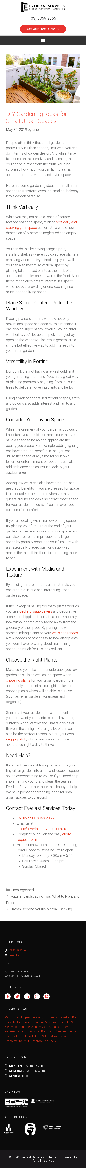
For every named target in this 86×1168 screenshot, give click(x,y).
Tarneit (67, 1026)
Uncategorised (22, 890)
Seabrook (37, 1041)
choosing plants (18, 680)
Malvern (18, 1022)
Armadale (55, 1026)
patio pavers (42, 611)
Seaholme (11, 1041)
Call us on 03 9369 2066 (35, 818)
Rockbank (47, 1031)
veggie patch (16, 739)
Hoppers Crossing (31, 1017)
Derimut (24, 1041)
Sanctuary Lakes (29, 1036)
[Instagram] (37, 996)
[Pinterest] (46, 996)
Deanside (33, 1031)
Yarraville (51, 1041)
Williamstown (50, 1036)
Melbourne (11, 1017)
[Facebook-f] (8, 996)
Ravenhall (11, 1036)
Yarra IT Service (43, 1160)
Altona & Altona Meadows (41, 1022)
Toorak (64, 1022)
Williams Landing (15, 1031)
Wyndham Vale (37, 1026)
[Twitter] (17, 996)
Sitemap (52, 1157)
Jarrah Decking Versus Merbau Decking (41, 909)
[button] (43, 40)
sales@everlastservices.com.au (41, 829)
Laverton (64, 1017)
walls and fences (65, 633)
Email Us (14, 955)
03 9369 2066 (17, 950)
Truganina (51, 1017)
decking (25, 611)
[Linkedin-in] (27, 996)
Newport (65, 1036)
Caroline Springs (66, 1031)
